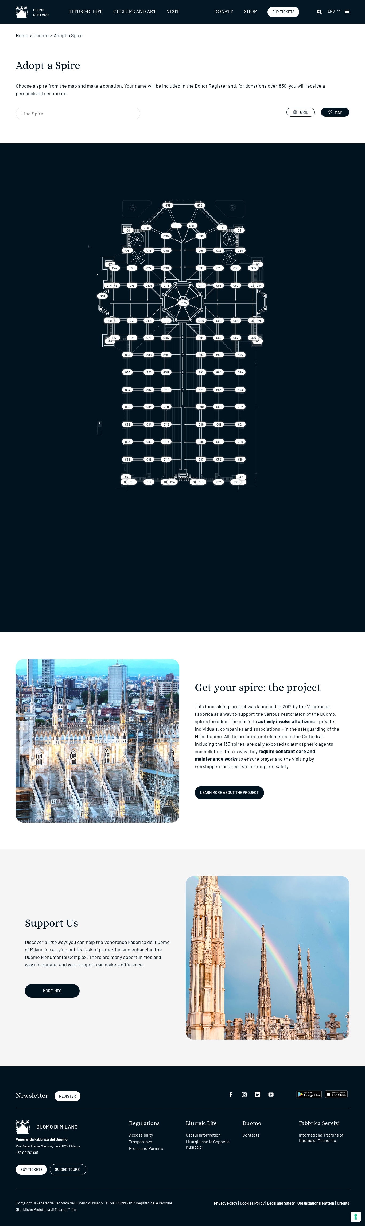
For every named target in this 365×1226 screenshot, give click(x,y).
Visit (173, 11)
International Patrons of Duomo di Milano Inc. (321, 1137)
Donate (223, 11)
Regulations (144, 1123)
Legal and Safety (281, 1203)
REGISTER (67, 1096)
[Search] (320, 11)
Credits (343, 1203)
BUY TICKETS (283, 12)
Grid (304, 112)
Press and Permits (146, 1148)
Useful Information (203, 1134)
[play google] (309, 1093)
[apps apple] (336, 1093)
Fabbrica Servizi (319, 1123)
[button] (334, 11)
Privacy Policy (225, 1203)
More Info (52, 990)
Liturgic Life (86, 11)
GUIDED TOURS (67, 1169)
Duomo (251, 1123)
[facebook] (231, 1094)
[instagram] (244, 1094)
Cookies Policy (252, 1203)
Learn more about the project (229, 792)
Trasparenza (140, 1141)
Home (22, 35)
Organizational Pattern (315, 1203)
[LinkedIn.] (257, 1094)
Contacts (250, 1134)
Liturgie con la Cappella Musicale (208, 1144)
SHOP (250, 11)
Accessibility (141, 1134)
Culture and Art (134, 11)
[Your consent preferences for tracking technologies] (356, 1217)
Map (338, 112)
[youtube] (271, 1094)
